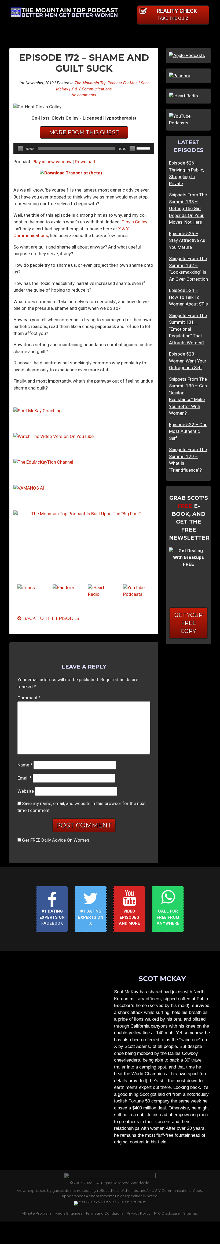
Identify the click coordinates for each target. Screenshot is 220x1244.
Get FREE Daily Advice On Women (55, 840)
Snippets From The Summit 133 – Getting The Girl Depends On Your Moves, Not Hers (188, 208)
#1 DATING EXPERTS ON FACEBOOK (52, 917)
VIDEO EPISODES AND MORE (129, 917)
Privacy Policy (139, 1213)
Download (85, 161)
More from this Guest (84, 132)
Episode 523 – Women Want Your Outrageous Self (187, 360)
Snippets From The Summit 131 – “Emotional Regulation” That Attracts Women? (188, 329)
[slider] (144, 148)
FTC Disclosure (167, 1213)
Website (25, 791)
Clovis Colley (134, 221)
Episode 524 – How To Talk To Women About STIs (188, 297)
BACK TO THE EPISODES (50, 618)
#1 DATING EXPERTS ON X (90, 917)
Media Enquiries (68, 1213)
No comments (83, 95)
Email (24, 778)
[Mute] (132, 148)
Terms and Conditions (104, 1213)
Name (24, 765)
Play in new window (52, 161)
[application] (83, 148)
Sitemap (190, 1213)
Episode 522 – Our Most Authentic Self (188, 431)
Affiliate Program (36, 1213)
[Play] (20, 148)
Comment (29, 697)
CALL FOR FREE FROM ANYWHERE (168, 917)
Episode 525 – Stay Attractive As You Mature (187, 240)
